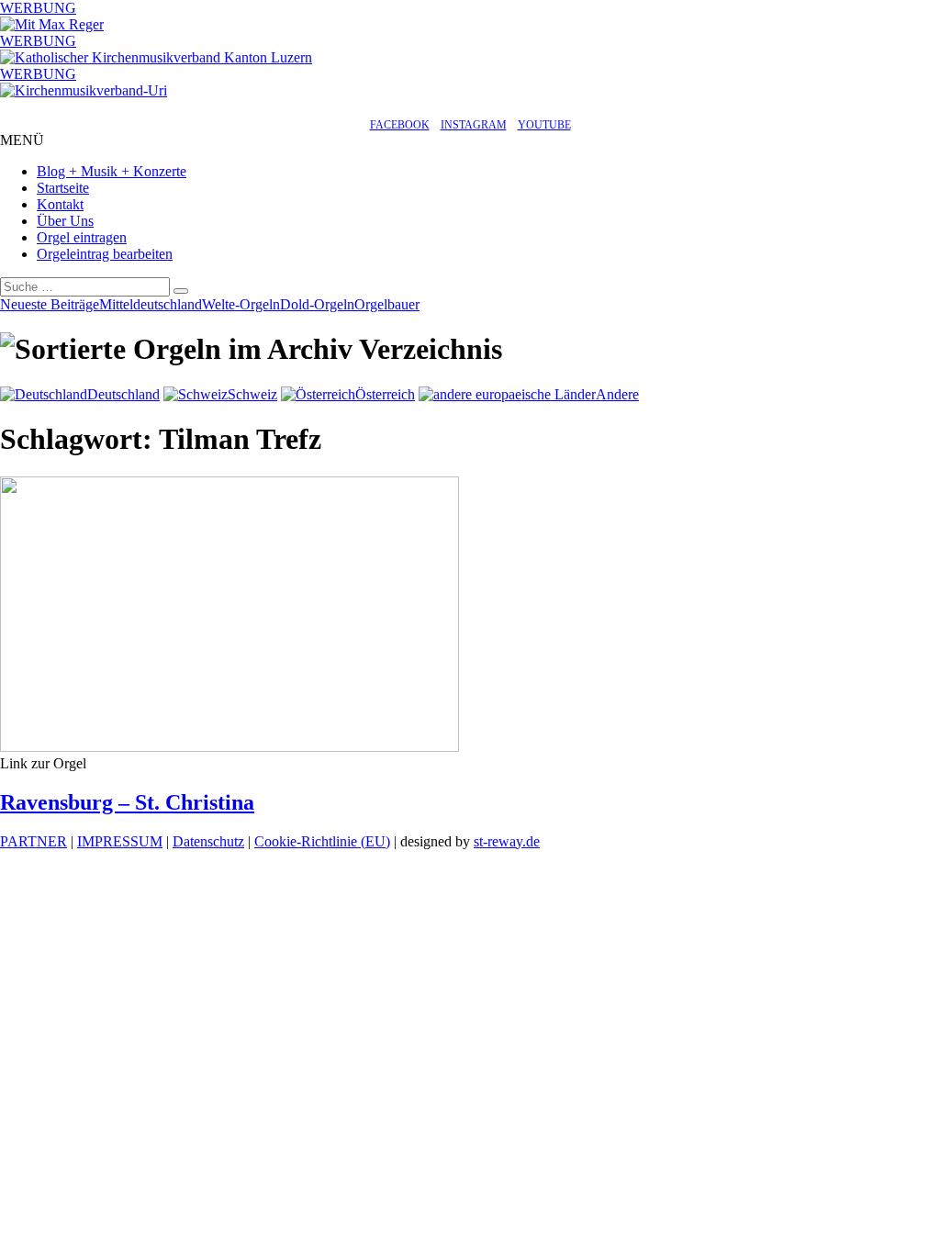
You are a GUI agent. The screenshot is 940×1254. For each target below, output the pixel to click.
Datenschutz (208, 841)
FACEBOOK (400, 124)
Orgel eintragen (82, 237)
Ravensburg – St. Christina (127, 802)
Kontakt (60, 204)
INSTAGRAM (474, 124)
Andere (617, 394)
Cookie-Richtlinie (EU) (322, 841)
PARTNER (33, 841)
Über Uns (65, 221)
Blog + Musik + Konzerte (111, 171)
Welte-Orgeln (241, 304)
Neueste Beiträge (49, 304)
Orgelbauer (387, 304)
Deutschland (123, 394)
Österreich (385, 394)
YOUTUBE (544, 124)
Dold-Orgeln (317, 304)
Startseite (63, 188)
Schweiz (252, 394)
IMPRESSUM (119, 841)
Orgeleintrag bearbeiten (105, 254)
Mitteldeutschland (150, 304)
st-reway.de (507, 841)
